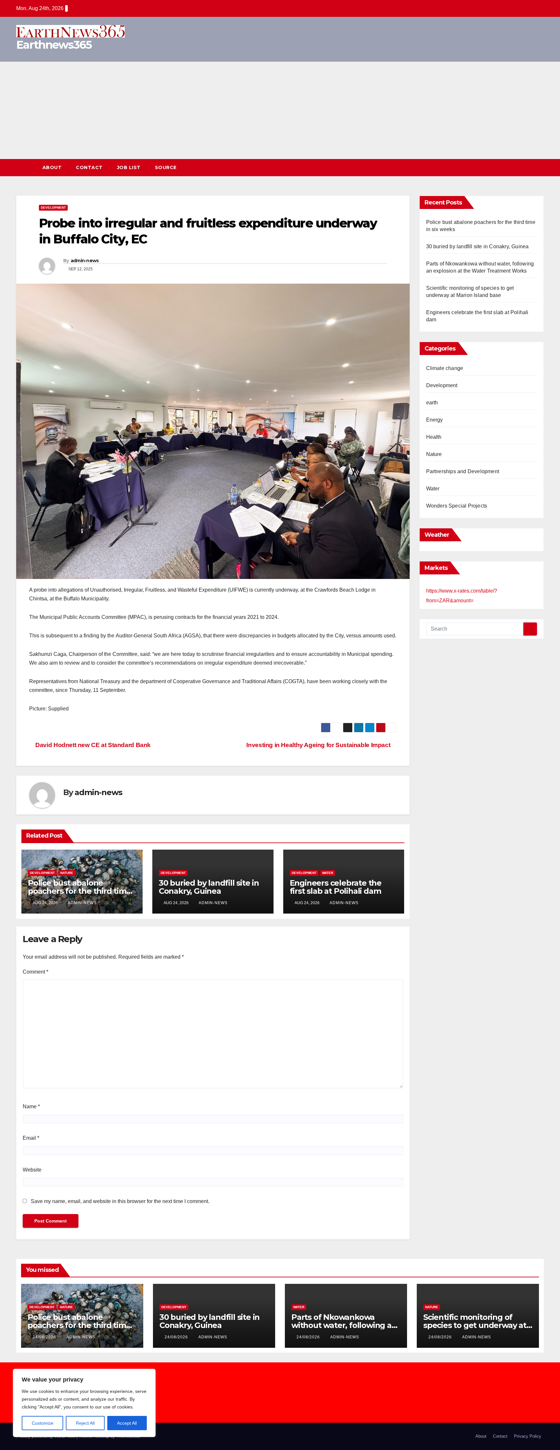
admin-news (85, 261)
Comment (35, 972)
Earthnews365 (54, 45)
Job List (129, 167)
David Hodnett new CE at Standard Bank (92, 745)
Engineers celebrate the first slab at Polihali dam (336, 887)
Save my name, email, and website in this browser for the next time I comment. (120, 1201)
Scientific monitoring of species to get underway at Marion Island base (474, 1325)
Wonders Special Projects (456, 506)
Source (166, 167)
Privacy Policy (527, 1436)
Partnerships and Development (462, 471)
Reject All (85, 1423)
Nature (66, 873)
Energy (434, 420)
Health (434, 437)
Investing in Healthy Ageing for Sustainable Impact (318, 745)
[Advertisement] (280, 110)
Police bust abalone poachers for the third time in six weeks (79, 891)
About (52, 167)
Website (32, 1170)
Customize (42, 1423)
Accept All (127, 1423)
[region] (84, 1403)
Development (53, 207)
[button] (527, 167)
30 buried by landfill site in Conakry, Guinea (209, 887)
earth (432, 402)
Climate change (444, 368)
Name (31, 1106)
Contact (89, 167)
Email (31, 1138)
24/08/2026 (45, 1337)
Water (327, 873)
